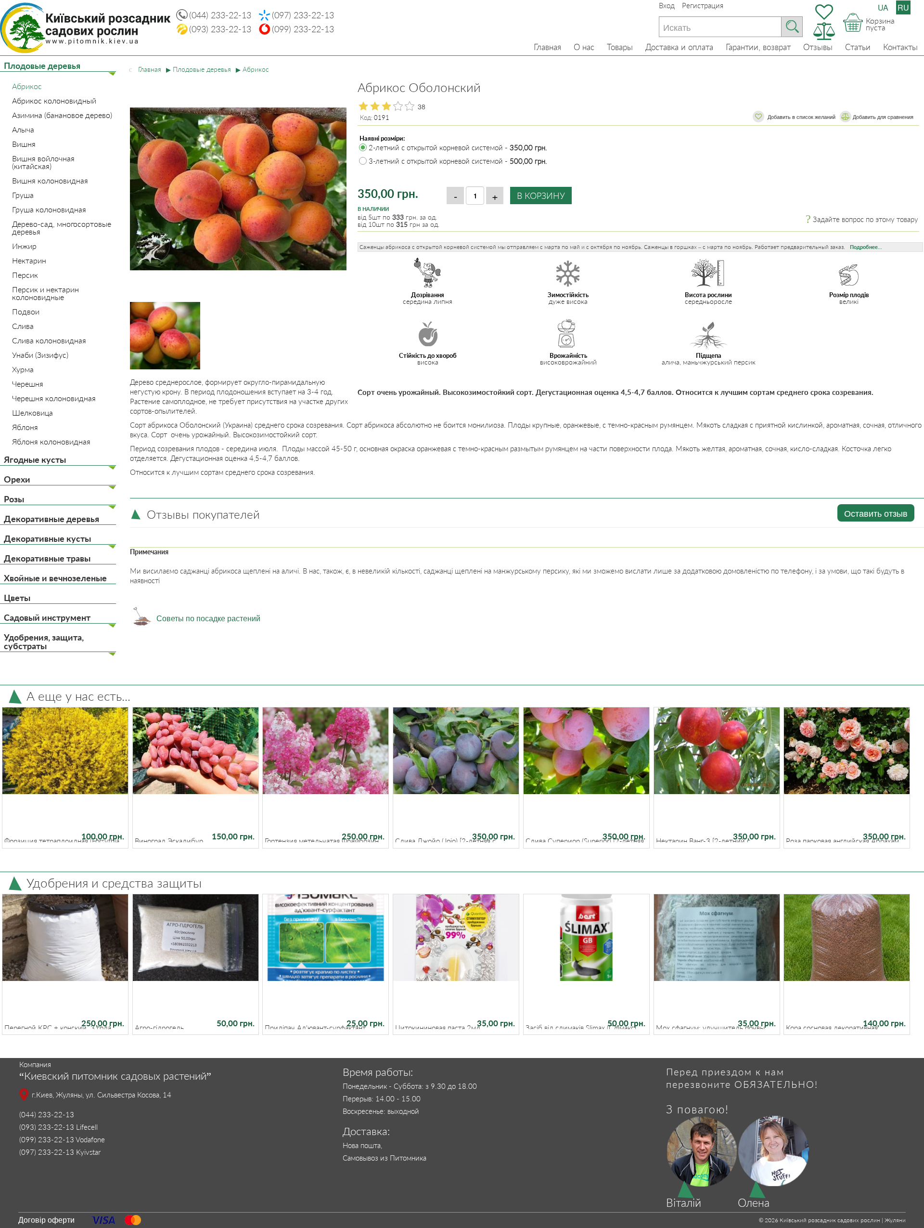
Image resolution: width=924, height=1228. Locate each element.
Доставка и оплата (679, 47)
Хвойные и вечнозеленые (55, 578)
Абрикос (27, 86)
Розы (14, 499)
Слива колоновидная (49, 340)
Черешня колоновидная (54, 398)
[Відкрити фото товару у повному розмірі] (238, 160)
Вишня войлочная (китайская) (43, 162)
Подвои (25, 311)
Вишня (24, 144)
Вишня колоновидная (50, 180)
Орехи (17, 479)
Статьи (858, 47)
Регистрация (702, 5)
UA (883, 7)
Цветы (17, 597)
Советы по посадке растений (208, 618)
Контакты (900, 47)
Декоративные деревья (51, 518)
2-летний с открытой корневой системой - (458, 147)
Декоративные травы (47, 558)
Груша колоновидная (49, 209)
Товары (620, 47)
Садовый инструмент (47, 617)
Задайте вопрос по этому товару (865, 219)
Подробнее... (866, 247)
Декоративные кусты (47, 538)
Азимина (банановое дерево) (62, 115)
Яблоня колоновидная (51, 441)
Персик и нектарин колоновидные (45, 293)
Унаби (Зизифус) (40, 355)
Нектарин (29, 260)
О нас (584, 47)
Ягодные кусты (35, 459)
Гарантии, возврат (758, 47)
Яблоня (25, 427)
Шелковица (32, 413)
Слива (23, 326)
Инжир (24, 246)
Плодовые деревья (42, 65)
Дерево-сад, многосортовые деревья (61, 227)
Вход (667, 5)
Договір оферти (46, 1219)
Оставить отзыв (876, 513)
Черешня (27, 384)
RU (903, 7)
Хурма (23, 369)
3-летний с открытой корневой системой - (458, 160)
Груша (23, 195)
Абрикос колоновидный (54, 101)
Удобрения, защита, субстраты (44, 641)
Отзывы (818, 47)
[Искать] (792, 26)
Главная (547, 47)
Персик (25, 275)
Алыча (23, 129)
